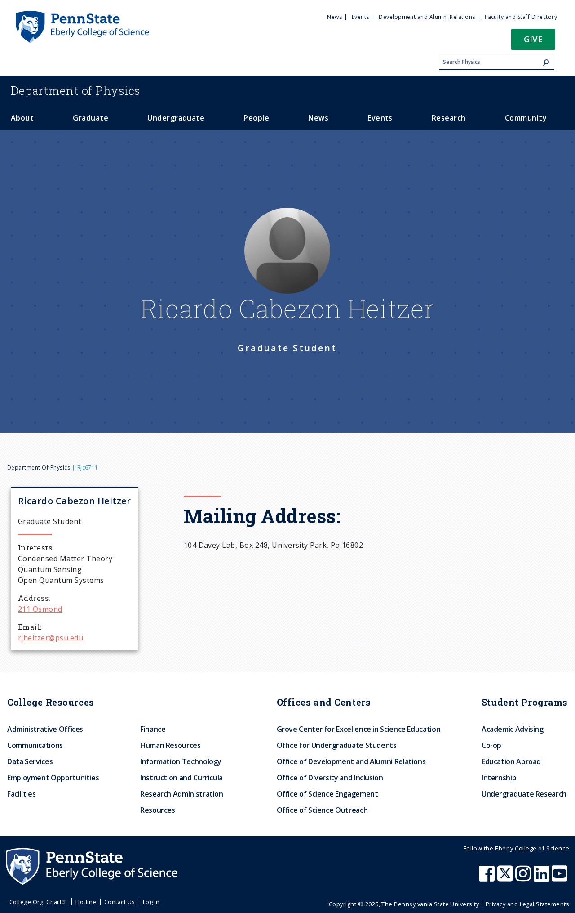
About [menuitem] (22, 118)
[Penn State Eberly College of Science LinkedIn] (543, 878)
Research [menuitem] (449, 118)
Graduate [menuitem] (90, 118)
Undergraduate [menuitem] (175, 118)
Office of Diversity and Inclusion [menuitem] (330, 778)
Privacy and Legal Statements (527, 904)
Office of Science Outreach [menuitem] (322, 810)
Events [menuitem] (360, 17)
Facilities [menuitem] (21, 794)
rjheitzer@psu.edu (50, 638)
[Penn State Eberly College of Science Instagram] (524, 878)
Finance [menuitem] (152, 729)
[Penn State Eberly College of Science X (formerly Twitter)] (506, 878)
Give (533, 39)
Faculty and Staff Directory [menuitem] (521, 17)
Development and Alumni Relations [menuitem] (427, 17)
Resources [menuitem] (157, 810)
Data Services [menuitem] (30, 761)
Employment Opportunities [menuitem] (53, 778)
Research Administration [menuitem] (181, 794)
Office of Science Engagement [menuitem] (327, 794)
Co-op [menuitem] (491, 745)
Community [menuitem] (526, 118)
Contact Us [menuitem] (119, 902)
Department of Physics (38, 467)
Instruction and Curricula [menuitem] (181, 778)
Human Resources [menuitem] (170, 745)
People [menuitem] (256, 118)
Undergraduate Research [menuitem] (524, 794)
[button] (533, 42)
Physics (75, 90)
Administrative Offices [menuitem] (45, 729)
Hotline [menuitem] (85, 902)
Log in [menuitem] (151, 902)
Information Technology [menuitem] (180, 761)
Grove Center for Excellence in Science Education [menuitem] (359, 729)
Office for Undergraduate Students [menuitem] (337, 745)
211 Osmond (40, 609)
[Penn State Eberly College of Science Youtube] (560, 878)
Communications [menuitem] (35, 745)
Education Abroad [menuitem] (511, 761)
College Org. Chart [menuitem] (35, 902)
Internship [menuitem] (499, 778)
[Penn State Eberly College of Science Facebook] (488, 878)
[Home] (81, 15)
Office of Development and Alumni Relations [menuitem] (351, 761)
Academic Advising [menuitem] (513, 729)
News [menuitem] (334, 17)
